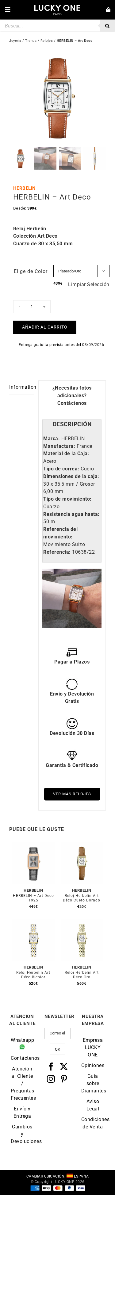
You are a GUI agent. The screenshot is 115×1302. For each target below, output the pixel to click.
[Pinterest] (64, 1079)
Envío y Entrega (22, 1112)
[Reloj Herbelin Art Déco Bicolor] (33, 923)
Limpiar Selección (88, 284)
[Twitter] (64, 1066)
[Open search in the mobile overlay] (57, 26)
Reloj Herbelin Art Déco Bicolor (33, 974)
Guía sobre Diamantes (92, 1083)
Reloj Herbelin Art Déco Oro (82, 974)
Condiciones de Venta (92, 1123)
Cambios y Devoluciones (22, 1134)
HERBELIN (24, 188)
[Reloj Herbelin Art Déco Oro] (82, 923)
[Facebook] (51, 1066)
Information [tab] (21, 387)
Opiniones (92, 1065)
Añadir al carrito (44, 327)
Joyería (15, 41)
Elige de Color (31, 271)
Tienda (30, 41)
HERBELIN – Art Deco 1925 (33, 898)
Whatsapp (22, 1040)
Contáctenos (72, 403)
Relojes (46, 41)
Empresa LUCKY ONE (93, 1047)
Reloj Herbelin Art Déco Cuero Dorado (81, 898)
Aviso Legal (92, 1105)
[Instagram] (51, 1079)
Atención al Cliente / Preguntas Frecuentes (22, 1083)
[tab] (72, 424)
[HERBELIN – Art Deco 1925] (33, 846)
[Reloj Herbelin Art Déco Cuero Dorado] (82, 846)
